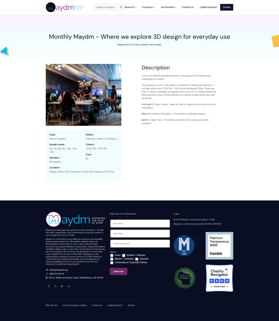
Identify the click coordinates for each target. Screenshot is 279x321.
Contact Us (188, 7)
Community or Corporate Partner (131, 262)
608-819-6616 (56, 273)
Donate (226, 7)
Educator (144, 259)
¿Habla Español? (208, 7)
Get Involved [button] (167, 7)
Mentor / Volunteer (124, 259)
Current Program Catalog (75, 305)
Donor (118, 255)
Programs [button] (147, 7)
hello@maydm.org (58, 270)
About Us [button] (129, 7)
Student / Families (136, 255)
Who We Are (52, 305)
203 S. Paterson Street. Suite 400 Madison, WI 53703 (75, 277)
